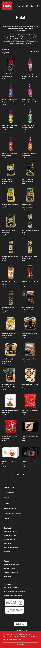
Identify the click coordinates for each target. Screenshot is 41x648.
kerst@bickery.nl (9, 539)
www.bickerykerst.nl (10, 531)
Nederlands (20, 624)
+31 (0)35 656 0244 (10, 535)
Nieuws (6, 503)
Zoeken (6, 498)
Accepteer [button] (20, 644)
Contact (6, 519)
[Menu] (38, 6)
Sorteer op (5, 49)
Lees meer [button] (17, 639)
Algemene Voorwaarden (12, 513)
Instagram (7, 551)
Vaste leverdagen (10, 508)
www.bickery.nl (9, 543)
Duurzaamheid (9, 492)
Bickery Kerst (23, 630)
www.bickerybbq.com (11, 547)
